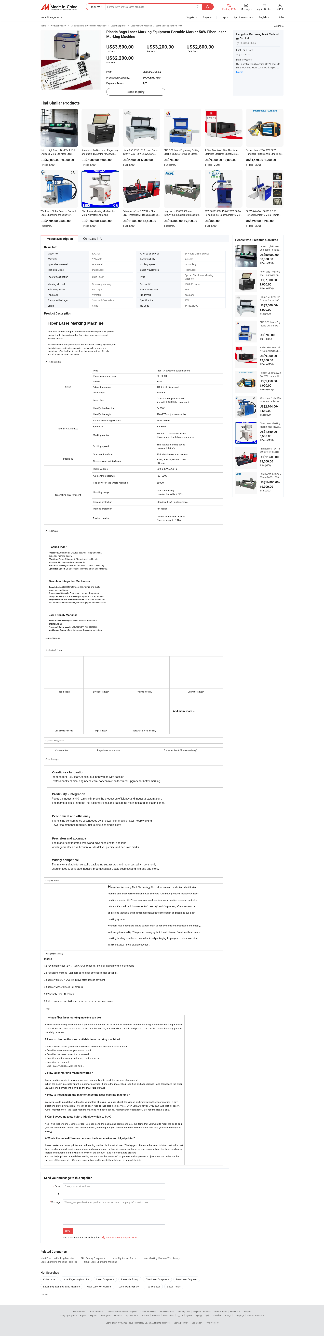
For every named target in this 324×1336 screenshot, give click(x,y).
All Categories (52, 17)
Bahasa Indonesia (255, 1315)
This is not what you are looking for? (81, 1237)
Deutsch (156, 1315)
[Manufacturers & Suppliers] (58, 6)
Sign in (280, 8)
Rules (281, 17)
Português (106, 1315)
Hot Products (79, 1311)
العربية (180, 1315)
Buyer (206, 17)
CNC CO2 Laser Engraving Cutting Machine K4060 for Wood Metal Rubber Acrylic (270, 324)
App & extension (242, 17)
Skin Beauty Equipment (93, 1258)
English (83, 1315)
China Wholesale (148, 1311)
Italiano (145, 1315)
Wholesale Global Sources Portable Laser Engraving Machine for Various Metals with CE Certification (270, 399)
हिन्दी (207, 1315)
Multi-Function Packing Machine (57, 1258)
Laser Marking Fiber (129, 1286)
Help (223, 17)
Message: (55, 1202)
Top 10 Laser (153, 1286)
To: (59, 1194)
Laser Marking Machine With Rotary (161, 1258)
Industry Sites (184, 1311)
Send (68, 1231)
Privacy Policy (212, 1322)
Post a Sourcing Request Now (119, 1237)
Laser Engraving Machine (76, 1279)
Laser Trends (174, 1286)
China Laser (49, 1279)
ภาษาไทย (217, 1315)
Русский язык (132, 1315)
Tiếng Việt (239, 1315)
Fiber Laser (190, 269)
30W (187, 300)
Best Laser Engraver (186, 1279)
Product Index (220, 1311)
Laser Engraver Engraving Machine (61, 1286)
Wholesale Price (166, 1311)
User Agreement (181, 1322)
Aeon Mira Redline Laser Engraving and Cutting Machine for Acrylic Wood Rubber (270, 273)
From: (57, 1186)
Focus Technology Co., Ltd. (140, 1322)
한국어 (189, 1315)
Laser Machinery (130, 1279)
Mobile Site (235, 1311)
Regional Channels (201, 1311)
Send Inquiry (135, 92)
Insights (247, 1311)
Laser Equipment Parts (124, 1258)
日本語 (199, 1315)
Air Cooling (190, 264)
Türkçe (228, 1315)
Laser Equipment (105, 1279)
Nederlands (168, 1315)
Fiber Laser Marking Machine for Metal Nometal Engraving (270, 425)
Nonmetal (97, 264)
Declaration (197, 1322)
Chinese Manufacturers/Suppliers (122, 1311)
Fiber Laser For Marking (99, 1286)
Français (118, 1315)
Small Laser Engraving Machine (100, 1261)
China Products (96, 1311)
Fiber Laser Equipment (157, 1279)
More (239, 71)
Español (94, 1315)
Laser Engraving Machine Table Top (58, 1261)
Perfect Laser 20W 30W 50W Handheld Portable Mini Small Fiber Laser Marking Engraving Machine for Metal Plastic (270, 374)
